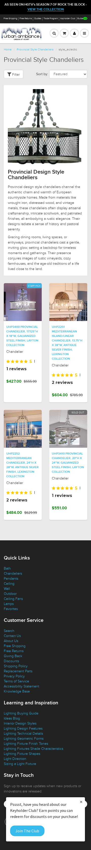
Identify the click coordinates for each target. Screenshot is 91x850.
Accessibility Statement (21, 686)
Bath (7, 568)
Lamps (9, 604)
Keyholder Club (67, 18)
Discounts (11, 661)
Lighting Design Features (23, 728)
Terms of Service (16, 681)
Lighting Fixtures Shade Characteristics (33, 749)
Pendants (11, 578)
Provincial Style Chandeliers (35, 49)
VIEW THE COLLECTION (46, 9)
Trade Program (50, 18)
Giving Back (13, 656)
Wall (7, 589)
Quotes (37, 18)
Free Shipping (10, 18)
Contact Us (12, 636)
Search (9, 631)
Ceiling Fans (13, 599)
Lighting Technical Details (23, 733)
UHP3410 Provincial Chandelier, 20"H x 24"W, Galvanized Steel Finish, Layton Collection (68, 462)
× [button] (81, 802)
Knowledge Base (17, 691)
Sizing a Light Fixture (20, 764)
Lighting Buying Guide (21, 713)
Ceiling (9, 583)
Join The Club (27, 830)
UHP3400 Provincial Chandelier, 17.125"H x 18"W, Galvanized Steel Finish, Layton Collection (22, 336)
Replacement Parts (18, 671)
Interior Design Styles (20, 723)
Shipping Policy (16, 666)
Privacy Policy (14, 676)
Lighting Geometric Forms (23, 738)
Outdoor (10, 594)
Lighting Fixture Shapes (22, 754)
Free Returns (25, 18)
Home (8, 49)
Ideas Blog (12, 718)
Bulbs (80, 18)
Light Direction (15, 759)
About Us (11, 641)
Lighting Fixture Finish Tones (26, 743)
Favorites (11, 609)
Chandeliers (13, 573)
